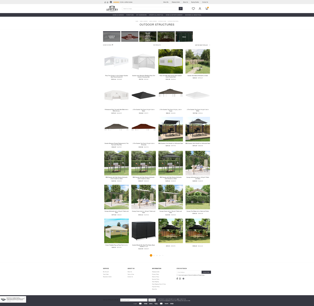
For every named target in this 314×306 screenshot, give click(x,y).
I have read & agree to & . (191, 275)
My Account (106, 271)
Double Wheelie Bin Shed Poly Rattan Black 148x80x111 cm (143, 245)
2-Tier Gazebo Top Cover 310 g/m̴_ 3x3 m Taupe (171, 110)
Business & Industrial (193, 15)
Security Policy (155, 279)
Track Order (106, 274)
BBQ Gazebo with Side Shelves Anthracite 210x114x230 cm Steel (116, 177)
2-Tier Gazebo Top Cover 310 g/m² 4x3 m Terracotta (143, 144)
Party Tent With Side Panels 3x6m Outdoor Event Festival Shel (171, 76)
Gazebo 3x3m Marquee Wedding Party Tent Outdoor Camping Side (143, 76)
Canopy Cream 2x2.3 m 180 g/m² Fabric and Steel (143, 211)
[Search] (181, 8)
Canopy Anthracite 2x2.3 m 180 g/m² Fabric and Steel (197, 177)
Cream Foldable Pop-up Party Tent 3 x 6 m (116, 245)
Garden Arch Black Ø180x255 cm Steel (198, 75)
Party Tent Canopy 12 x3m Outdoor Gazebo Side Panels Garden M (116, 76)
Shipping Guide (176, 2)
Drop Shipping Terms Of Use (159, 284)
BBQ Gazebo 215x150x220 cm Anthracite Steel (170, 143)
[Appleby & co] (112, 8)
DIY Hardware (141, 15)
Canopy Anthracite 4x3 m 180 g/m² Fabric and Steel (117, 211)
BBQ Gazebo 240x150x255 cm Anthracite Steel (197, 143)
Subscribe (152, 300)
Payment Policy (156, 286)
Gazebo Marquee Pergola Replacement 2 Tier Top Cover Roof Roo (117, 144)
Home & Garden (118, 15)
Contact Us (205, 2)
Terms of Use (131, 274)
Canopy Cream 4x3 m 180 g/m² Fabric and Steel (171, 211)
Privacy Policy (155, 274)
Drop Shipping (155, 281)
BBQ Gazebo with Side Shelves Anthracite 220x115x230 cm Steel (143, 177)
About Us (185, 2)
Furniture (130, 15)
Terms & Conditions (192, 275)
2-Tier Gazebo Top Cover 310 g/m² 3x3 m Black (143, 110)
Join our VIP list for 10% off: (111, 300)
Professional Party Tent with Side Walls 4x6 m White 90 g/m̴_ (116, 110)
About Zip (165, 2)
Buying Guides (195, 2)
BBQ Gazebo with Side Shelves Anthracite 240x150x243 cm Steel (171, 177)
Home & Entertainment (174, 15)
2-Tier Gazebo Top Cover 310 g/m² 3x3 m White (198, 110)
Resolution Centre (107, 276)
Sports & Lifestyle (156, 15)
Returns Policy (155, 276)
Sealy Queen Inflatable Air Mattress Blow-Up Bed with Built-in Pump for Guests (16, 299)
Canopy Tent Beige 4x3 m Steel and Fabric (198, 211)
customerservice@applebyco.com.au (166, 300)
